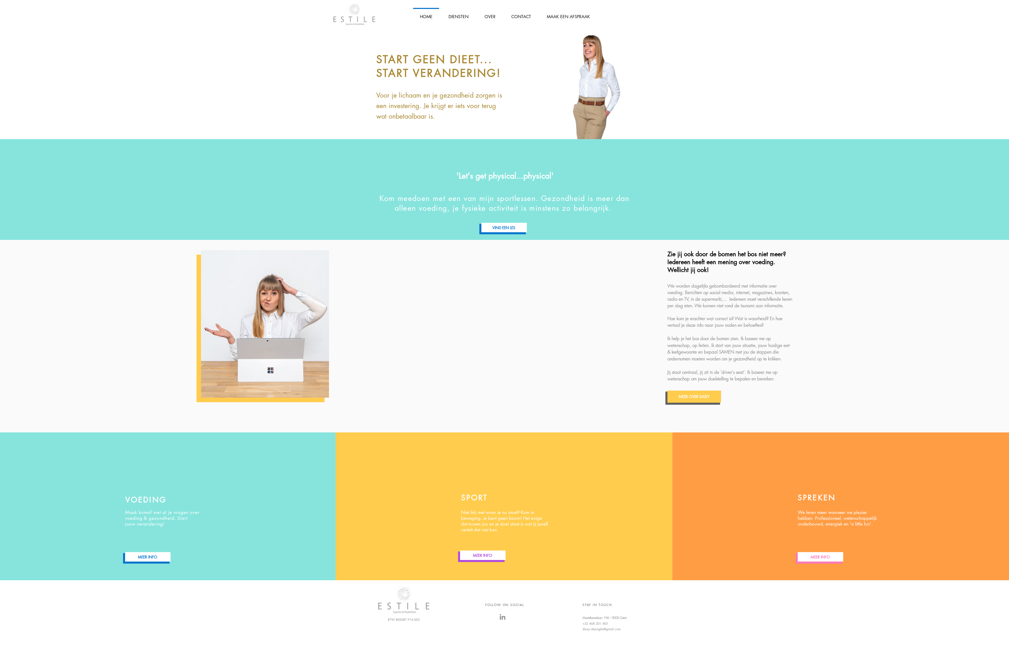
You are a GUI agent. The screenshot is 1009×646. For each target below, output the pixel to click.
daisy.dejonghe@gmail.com (602, 629)
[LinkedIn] (502, 617)
